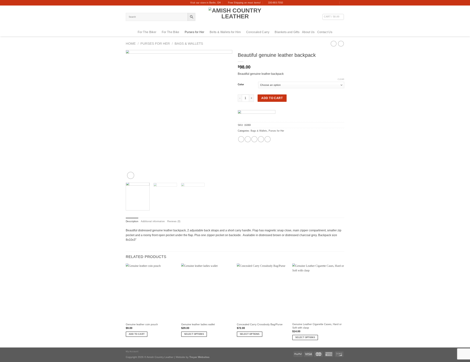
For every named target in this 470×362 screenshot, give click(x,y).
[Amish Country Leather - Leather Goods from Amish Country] (235, 17)
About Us (308, 32)
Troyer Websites (199, 357)
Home (131, 43)
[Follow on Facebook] (336, 2)
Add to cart (272, 98)
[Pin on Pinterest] (261, 139)
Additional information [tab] (153, 221)
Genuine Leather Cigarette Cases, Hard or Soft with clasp (317, 326)
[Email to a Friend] (254, 139)
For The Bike (170, 32)
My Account (132, 351)
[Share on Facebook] (241, 139)
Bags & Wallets (189, 43)
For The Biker (147, 32)
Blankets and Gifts (287, 32)
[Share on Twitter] (248, 139)
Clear (341, 79)
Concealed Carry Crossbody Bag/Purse (260, 324)
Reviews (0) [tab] (173, 221)
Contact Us (324, 32)
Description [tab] (132, 221)
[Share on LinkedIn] (268, 139)
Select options (194, 334)
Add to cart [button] (137, 334)
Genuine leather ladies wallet (198, 324)
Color (241, 84)
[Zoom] (130, 175)
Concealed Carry (257, 32)
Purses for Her (194, 32)
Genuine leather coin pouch (142, 324)
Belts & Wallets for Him (225, 32)
